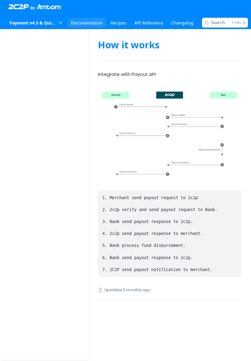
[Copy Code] (234, 196)
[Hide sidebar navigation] (87, 194)
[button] (169, 134)
